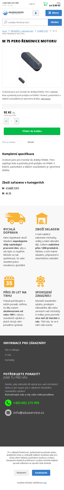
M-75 (8, 193)
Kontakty (9, 359)
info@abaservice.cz (28, 412)
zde (45, 482)
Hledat (55, 22)
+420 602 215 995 (10, 3)
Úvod (4, 31)
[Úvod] (14, 13)
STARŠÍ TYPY (42, 31)
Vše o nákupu (12, 349)
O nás (8, 354)
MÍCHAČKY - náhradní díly (22, 31)
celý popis (45, 98)
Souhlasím (41, 472)
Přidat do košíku (32, 131)
